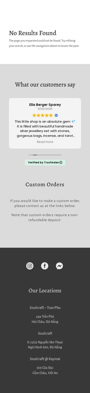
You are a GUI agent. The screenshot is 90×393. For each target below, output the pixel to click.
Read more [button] (45, 142)
